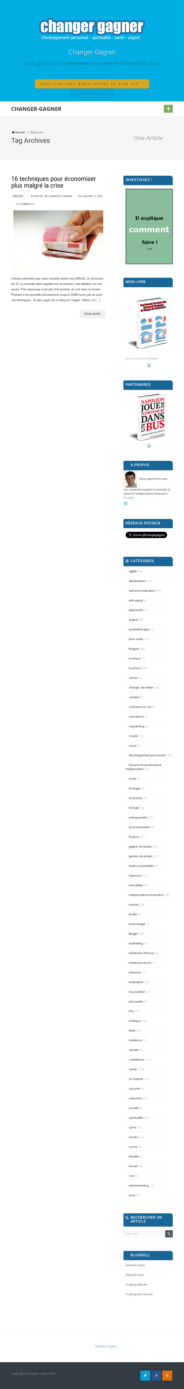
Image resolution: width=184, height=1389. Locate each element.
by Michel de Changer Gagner (51, 196)
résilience (135, 1040)
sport (132, 1127)
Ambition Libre (135, 1265)
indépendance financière (146, 895)
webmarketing (138, 1185)
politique (135, 1021)
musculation (137, 992)
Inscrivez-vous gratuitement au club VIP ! (92, 83)
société (134, 1108)
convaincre (136, 716)
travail (133, 1166)
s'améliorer (136, 1059)
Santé (133, 1069)
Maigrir (133, 934)
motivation (136, 982)
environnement (139, 827)
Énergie (134, 808)
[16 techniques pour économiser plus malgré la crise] (58, 240)
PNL (131, 1011)
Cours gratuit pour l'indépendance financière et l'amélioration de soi (92, 63)
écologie (134, 788)
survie (133, 1147)
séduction (135, 1098)
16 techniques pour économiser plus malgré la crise (53, 182)
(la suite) (128, 498)
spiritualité (136, 1118)
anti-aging (135, 600)
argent (18, 196)
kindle (133, 914)
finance (134, 837)
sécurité (134, 1089)
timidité (134, 1156)
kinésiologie (137, 924)
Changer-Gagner (92, 52)
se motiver (136, 1079)
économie (135, 798)
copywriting (136, 726)
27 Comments (25, 204)
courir (133, 745)
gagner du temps (140, 846)
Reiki (132, 1030)
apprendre (136, 610)
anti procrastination (142, 591)
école (132, 779)
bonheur (135, 658)
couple (133, 736)
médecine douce (140, 963)
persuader (136, 1001)
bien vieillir (136, 639)
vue (131, 1176)
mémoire (135, 972)
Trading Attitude (136, 1284)
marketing (135, 943)
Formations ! (92, 93)
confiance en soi (140, 707)
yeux (132, 1195)
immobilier (136, 885)
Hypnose (135, 875)
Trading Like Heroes (139, 1294)
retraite (134, 1050)
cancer (133, 678)
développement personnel (147, 755)
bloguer (134, 649)
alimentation (137, 581)
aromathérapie (139, 629)
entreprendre (138, 817)
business (135, 668)
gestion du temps (140, 856)
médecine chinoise (141, 953)
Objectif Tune (135, 1275)
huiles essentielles (141, 866)
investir (134, 905)
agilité (133, 571)
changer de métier (141, 687)
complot (134, 697)
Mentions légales (106, 1346)
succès (133, 1137)
